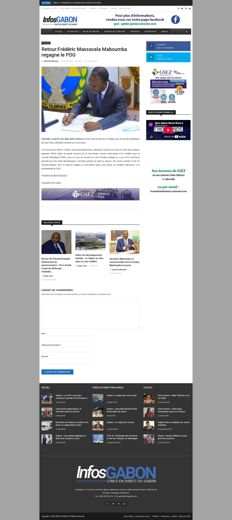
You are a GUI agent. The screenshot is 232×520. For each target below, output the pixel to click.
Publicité (93, 8)
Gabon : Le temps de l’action (120, 422)
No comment (92, 61)
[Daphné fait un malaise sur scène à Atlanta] (150, 426)
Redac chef (48, 276)
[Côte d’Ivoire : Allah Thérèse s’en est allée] (150, 399)
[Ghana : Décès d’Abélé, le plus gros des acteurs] (150, 439)
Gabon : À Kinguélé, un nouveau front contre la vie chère (77, 3)
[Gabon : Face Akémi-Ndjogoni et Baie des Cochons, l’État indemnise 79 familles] (47, 439)
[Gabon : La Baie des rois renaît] (99, 399)
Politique (46, 43)
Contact (114, 8)
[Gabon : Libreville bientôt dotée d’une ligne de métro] (99, 413)
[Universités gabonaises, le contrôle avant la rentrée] (47, 413)
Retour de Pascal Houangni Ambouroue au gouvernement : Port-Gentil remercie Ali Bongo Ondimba (56, 265)
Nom (43, 334)
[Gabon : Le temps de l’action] (99, 426)
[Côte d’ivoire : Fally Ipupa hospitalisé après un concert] (150, 413)
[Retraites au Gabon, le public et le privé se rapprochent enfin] (47, 426)
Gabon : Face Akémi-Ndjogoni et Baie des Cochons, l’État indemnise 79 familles (71, 438)
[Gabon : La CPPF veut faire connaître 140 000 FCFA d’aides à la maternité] (47, 399)
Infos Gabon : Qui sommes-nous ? (73, 8)
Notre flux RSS (125, 8)
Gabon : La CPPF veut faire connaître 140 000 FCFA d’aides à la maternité (71, 398)
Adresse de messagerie (51, 345)
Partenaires (103, 8)
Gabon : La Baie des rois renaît (122, 395)
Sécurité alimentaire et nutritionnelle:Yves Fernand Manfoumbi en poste (124, 262)
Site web (44, 356)
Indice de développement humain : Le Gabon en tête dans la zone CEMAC (89, 258)
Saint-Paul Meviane (51, 61)
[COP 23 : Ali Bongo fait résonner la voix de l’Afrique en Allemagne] (99, 439)
